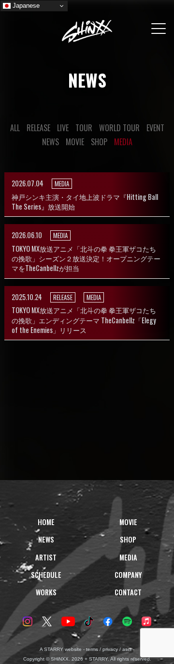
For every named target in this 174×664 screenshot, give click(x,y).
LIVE (63, 128)
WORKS (46, 592)
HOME (46, 522)
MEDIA (123, 142)
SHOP (99, 142)
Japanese (25, 5)
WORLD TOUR (119, 128)
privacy (110, 649)
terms (92, 649)
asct (126, 649)
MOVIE (75, 142)
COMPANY (128, 575)
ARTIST (46, 557)
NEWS (50, 142)
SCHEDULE (46, 575)
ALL (15, 128)
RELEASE (38, 128)
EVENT (155, 128)
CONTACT (128, 592)
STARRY (53, 649)
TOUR (83, 128)
